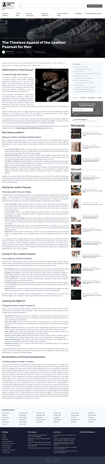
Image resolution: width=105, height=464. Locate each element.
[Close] (82, 227)
